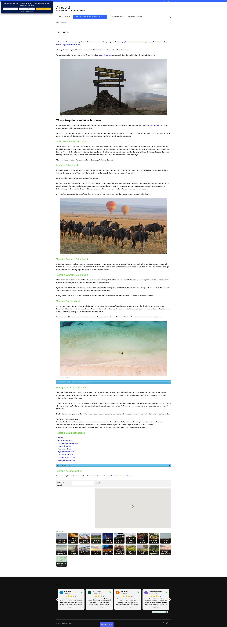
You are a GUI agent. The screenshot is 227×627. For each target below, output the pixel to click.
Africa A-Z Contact (135, 17)
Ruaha (166, 42)
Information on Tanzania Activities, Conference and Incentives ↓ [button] (74, 382)
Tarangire (128, 42)
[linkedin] (166, 1)
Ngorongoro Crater (150, 42)
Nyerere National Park (71, 45)
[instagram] (168, 1)
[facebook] (164, 1)
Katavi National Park (65, 440)
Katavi (58, 45)
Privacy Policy (167, 622)
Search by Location (61, 483)
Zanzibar (66, 50)
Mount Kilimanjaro (105, 55)
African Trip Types (115, 17)
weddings (127, 476)
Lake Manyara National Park (68, 443)
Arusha (160, 42)
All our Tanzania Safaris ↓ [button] (64, 465)
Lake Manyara (138, 42)
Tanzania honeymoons (112, 476)
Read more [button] (71, 607)
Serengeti (120, 42)
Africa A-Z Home (64, 17)
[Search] (170, 17)
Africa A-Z (63, 7)
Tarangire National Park (66, 460)
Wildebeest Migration (154, 125)
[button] (133, 506)
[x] (170, 1)
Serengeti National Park (66, 457)
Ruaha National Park (65, 454)
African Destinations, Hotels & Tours (89, 17)
